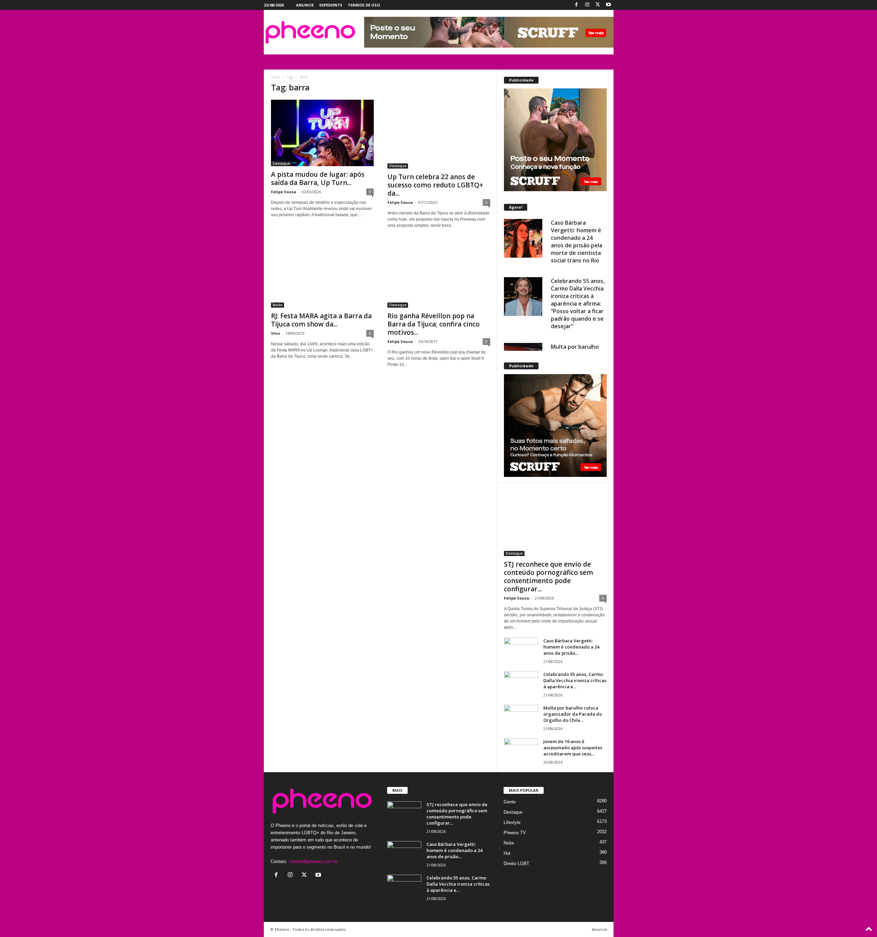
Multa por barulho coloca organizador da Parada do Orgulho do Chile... (572, 714)
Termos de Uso (364, 5)
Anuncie (305, 5)
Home (275, 77)
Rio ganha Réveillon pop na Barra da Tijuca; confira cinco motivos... (433, 324)
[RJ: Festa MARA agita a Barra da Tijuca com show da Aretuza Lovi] (322, 274)
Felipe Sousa (283, 191)
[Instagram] (587, 5)
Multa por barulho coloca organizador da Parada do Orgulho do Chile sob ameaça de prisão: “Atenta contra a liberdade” (578, 311)
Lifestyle (512, 822)
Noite (277, 305)
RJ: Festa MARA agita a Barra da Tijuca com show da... (321, 320)
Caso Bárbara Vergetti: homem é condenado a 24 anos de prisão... (571, 647)
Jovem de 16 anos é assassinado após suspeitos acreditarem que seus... (572, 747)
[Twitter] (598, 5)
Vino (275, 333)
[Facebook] (576, 5)
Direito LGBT (516, 863)
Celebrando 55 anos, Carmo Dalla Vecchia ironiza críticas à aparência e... (574, 680)
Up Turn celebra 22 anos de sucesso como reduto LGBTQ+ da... (435, 185)
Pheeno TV (515, 832)
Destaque (281, 163)
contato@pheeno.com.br (313, 861)
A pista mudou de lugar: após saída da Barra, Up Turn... (318, 178)
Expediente (330, 5)
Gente (510, 801)
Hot (507, 853)
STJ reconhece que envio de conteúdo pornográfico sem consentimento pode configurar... (548, 576)
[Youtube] (608, 5)
